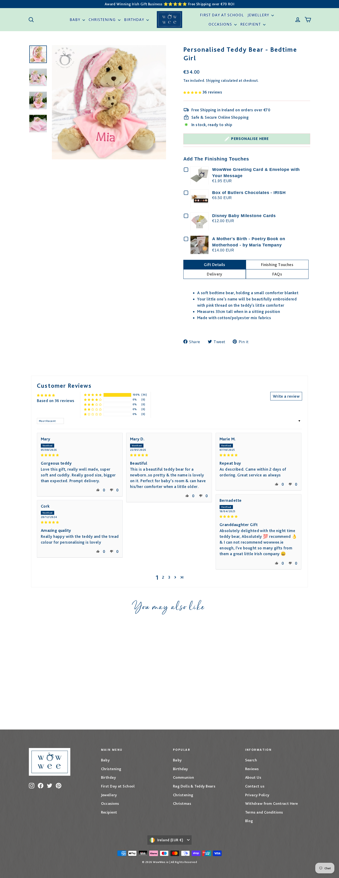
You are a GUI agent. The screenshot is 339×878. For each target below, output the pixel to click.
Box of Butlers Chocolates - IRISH (249, 192)
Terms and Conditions (264, 812)
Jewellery (259, 15)
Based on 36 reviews (55, 400)
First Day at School (222, 15)
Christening (103, 19)
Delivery (214, 274)
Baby (75, 19)
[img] (80, 454)
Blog (249, 820)
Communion (183, 777)
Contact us (255, 786)
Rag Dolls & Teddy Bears (194, 786)
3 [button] (169, 577)
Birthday (134, 19)
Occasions (220, 24)
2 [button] (163, 577)
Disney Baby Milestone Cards (244, 215)
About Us (253, 777)
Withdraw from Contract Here (271, 803)
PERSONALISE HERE (250, 138)
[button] (192, 92)
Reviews (252, 768)
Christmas (182, 803)
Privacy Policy (257, 795)
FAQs (277, 274)
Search (251, 760)
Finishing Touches (277, 264)
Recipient (251, 24)
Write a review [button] (286, 396)
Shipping (213, 80)
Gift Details (214, 264)
